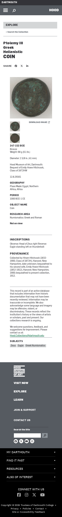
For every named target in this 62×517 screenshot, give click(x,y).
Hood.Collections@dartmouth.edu (27, 336)
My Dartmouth (18, 452)
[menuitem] (31, 452)
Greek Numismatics (35, 346)
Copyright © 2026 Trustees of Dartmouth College (27, 505)
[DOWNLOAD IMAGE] (31, 98)
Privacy (15, 508)
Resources (15, 469)
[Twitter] (34, 494)
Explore (12, 25)
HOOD (54, 10)
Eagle (20, 346)
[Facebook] (19, 494)
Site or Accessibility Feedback (28, 511)
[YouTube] (42, 494)
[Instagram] (26, 494)
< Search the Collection (17, 32)
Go (45, 435)
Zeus (13, 346)
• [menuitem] (55, 505)
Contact (39, 508)
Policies (27, 508)
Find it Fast (15, 460)
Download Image (38, 122)
